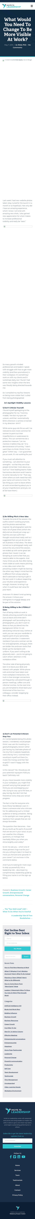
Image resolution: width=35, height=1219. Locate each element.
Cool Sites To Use (10, 1028)
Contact (17, 1190)
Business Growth (18, 890)
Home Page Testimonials (13, 1050)
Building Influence (10, 1013)
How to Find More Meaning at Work (16, 967)
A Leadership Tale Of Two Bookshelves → (21, 917)
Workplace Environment (12, 1091)
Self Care (7, 1068)
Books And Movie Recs (12, 1009)
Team (17, 1175)
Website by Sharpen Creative (17, 1213)
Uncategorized (9, 1083)
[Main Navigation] (32, 6)
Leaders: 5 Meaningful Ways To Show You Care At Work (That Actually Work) (17, 992)
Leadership (8, 1054)
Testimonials (8, 1076)
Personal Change (22, 895)
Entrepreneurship (10, 1043)
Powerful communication (13, 1061)
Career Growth (9, 1024)
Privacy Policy (17, 1195)
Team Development (11, 1072)
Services (17, 1170)
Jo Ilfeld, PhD (20, 45)
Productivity (8, 1065)
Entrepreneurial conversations (14, 1039)
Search (26, 956)
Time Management (11, 1080)
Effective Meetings (10, 1035)
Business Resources (11, 1020)
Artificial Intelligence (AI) (12, 1006)
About (17, 1185)
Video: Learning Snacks (12, 1087)
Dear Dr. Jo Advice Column (13, 1031)
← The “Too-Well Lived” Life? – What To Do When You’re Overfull (17, 910)
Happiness (8, 1046)
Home (17, 1165)
